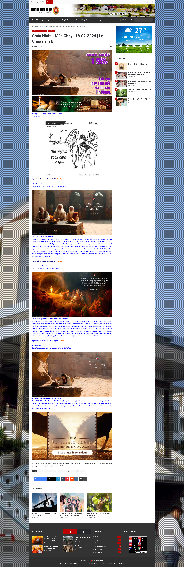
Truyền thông (66, 20)
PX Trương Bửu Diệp (42, 20)
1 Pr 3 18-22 (81, 471)
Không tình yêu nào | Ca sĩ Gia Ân (138, 64)
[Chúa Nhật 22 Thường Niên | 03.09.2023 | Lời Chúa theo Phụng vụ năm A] (72, 502)
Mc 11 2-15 (74, 471)
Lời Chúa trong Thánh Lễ (50, 26)
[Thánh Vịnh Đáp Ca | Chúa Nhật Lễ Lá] (121, 93)
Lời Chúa (55, 20)
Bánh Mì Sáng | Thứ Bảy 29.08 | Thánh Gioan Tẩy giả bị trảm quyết (71, 2)
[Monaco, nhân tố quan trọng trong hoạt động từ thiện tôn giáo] (121, 75)
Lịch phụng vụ (98, 20)
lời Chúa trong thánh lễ (50, 471)
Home (35, 26)
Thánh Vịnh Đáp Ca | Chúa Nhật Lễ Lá (139, 89)
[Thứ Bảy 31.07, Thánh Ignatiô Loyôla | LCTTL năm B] (44, 502)
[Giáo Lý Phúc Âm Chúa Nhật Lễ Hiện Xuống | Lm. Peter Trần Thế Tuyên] (37, 540)
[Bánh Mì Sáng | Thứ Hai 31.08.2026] (68, 548)
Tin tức (75, 20)
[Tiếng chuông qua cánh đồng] (68, 540)
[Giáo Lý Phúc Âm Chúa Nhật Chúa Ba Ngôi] (37, 549)
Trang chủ (63, 563)
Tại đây (59, 179)
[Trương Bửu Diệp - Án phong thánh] (45, 10)
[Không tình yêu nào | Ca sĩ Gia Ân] (121, 66)
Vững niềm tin (85, 20)
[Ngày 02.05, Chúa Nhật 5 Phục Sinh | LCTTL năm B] (99, 502)
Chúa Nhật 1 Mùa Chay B (64, 471)
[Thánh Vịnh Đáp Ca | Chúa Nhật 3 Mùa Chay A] (121, 102)
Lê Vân (35, 46)
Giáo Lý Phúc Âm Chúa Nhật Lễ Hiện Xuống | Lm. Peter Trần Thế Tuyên (52, 539)
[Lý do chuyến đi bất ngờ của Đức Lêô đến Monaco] (121, 83)
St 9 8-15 (40, 471)
